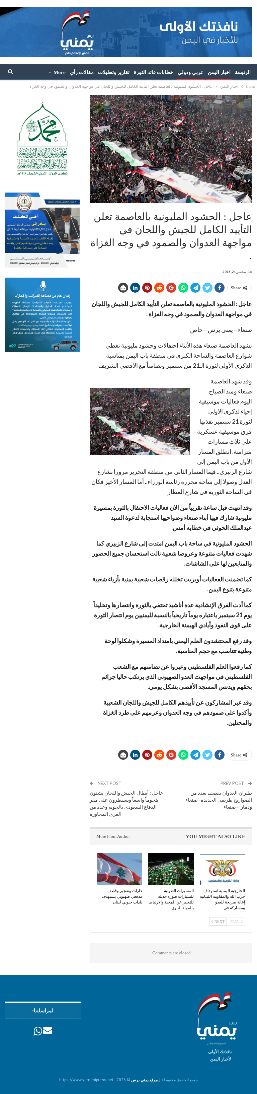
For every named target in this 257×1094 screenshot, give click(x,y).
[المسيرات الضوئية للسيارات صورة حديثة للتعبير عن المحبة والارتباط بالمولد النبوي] (171, 869)
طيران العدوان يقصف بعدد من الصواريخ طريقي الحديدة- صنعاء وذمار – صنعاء (218, 800)
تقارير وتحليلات (114, 72)
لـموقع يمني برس (146, 1080)
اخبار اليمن (219, 72)
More (60, 72)
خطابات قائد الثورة (153, 72)
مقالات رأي (82, 72)
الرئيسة (243, 72)
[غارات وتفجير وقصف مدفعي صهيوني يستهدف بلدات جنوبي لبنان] (120, 869)
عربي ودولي (190, 72)
